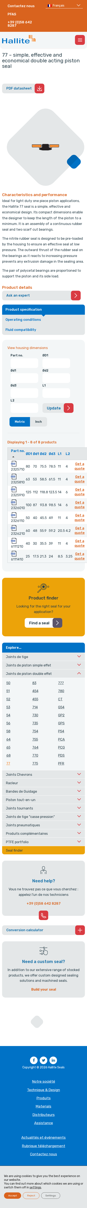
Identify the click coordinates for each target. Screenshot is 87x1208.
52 (8, 699)
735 (35, 723)
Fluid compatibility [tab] (20, 330)
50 (8, 683)
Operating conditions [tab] (23, 320)
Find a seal (39, 623)
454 (35, 691)
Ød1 (13, 370)
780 (61, 691)
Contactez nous (21, 6)
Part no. (17, 355)
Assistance (43, 1123)
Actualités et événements (43, 1137)
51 (8, 691)
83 (34, 683)
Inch (38, 422)
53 (8, 707)
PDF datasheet (19, 88)
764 (35, 747)
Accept (12, 1195)
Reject (31, 1195)
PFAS (12, 14)
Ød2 (45, 370)
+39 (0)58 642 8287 (20, 24)
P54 (61, 731)
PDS (61, 755)
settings (35, 1187)
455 (35, 699)
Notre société (43, 1081)
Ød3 (13, 385)
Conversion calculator (24, 930)
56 (8, 723)
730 (35, 715)
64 (8, 739)
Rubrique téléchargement (43, 1146)
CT (60, 699)
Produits (44, 1098)
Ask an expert (18, 295)
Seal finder (14, 850)
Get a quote (80, 466)
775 (35, 763)
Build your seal (43, 989)
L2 (12, 400)
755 (35, 739)
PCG (61, 747)
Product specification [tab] (23, 310)
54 (8, 715)
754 (35, 731)
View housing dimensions (27, 348)
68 (8, 755)
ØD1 (45, 355)
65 (8, 747)
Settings (50, 1195)
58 (8, 731)
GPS (61, 723)
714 (35, 707)
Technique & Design (43, 1090)
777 (61, 683)
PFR (61, 763)
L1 (44, 385)
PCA (61, 739)
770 (35, 755)
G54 (61, 707)
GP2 (61, 715)
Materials (43, 1106)
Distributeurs (44, 1115)
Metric (20, 422)
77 (8, 763)
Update (54, 408)
